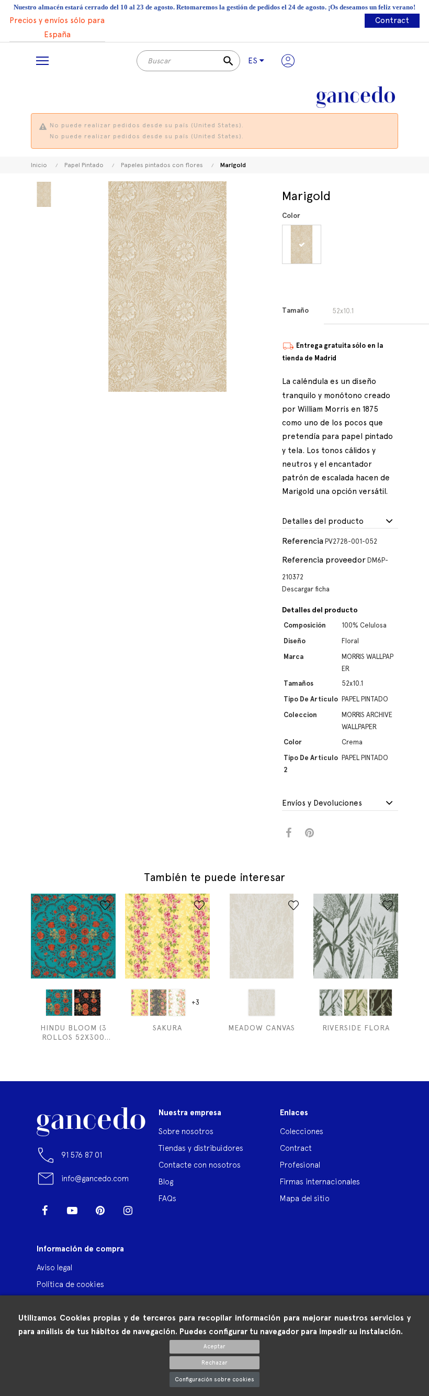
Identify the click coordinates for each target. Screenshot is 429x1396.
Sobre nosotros (186, 1131)
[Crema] (303, 244)
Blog (166, 1181)
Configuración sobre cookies (214, 1379)
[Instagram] (128, 1210)
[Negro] (87, 1003)
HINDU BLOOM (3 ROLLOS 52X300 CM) (73, 1033)
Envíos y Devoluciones (322, 803)
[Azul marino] (158, 1003)
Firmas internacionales (320, 1181)
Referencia (302, 541)
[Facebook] (44, 1210)
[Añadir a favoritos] (105, 905)
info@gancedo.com (95, 1178)
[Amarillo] (139, 1003)
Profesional (300, 1164)
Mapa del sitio (305, 1198)
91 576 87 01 (81, 1154)
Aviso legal (54, 1267)
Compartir (288, 833)
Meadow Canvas (261, 1028)
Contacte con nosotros (200, 1164)
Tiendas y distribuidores (201, 1148)
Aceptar (214, 1346)
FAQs (167, 1198)
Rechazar (214, 1362)
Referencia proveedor (324, 560)
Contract (392, 20)
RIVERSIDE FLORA (356, 1028)
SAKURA (167, 1028)
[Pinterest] (100, 1210)
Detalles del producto (323, 521)
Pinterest (309, 833)
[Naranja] (176, 1003)
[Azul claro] (59, 1003)
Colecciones (301, 1131)
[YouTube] (72, 1210)
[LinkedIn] (44, 1226)
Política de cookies (70, 1284)
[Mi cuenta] (288, 61)
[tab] (340, 521)
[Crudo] (262, 1003)
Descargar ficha (306, 589)
